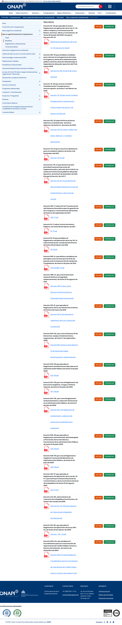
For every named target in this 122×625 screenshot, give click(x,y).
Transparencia (48, 13)
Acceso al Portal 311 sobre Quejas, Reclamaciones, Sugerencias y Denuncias (20, 73)
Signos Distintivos (64, 13)
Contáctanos (111, 13)
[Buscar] (101, 6)
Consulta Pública (8, 112)
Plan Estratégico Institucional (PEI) (14, 58)
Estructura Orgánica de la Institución (15, 50)
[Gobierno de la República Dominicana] (34, 593)
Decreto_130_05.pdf (58, 534)
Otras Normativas (11, 47)
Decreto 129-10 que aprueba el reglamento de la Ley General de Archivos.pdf (62, 320)
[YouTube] (107, 622)
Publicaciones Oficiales (10, 61)
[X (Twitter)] (110, 622)
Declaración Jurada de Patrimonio (14, 78)
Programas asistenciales (11, 89)
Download (109, 26)
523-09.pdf (54, 375)
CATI (100, 13)
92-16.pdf (53, 249)
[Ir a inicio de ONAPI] (13, 593)
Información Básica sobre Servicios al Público (18, 68)
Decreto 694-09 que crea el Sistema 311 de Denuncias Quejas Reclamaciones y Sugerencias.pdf (64, 351)
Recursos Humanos (9, 85)
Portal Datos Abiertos (9, 103)
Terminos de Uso (104, 591)
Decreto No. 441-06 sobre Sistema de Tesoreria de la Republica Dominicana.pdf (63, 512)
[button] (109, 6)
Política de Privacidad (106, 595)
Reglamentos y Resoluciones (15, 44)
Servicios (36, 13)
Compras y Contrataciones (12, 92)
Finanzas (5, 99)
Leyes (7, 38)
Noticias (92, 13)
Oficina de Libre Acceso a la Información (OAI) (18, 54)
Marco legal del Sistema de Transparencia (17, 34)
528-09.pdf (54, 467)
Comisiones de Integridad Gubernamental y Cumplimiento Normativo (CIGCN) (17, 108)
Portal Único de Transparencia (13, 27)
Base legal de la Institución (12, 31)
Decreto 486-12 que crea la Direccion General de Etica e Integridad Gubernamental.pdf (61, 292)
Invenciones (80, 13)
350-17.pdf (54, 217)
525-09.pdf (54, 449)
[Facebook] (104, 622)
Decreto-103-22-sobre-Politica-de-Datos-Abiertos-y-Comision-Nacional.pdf (64, 136)
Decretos (8, 41)
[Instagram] (113, 622)
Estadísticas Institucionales (12, 65)
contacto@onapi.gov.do (70, 595)
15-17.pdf (53, 231)
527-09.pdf (54, 391)
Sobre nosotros (22, 13)
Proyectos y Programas (10, 96)
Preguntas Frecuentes (106, 598)
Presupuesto (6, 81)
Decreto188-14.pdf (57, 268)
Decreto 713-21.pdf (57, 158)
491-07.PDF (54, 490)
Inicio (11, 13)
